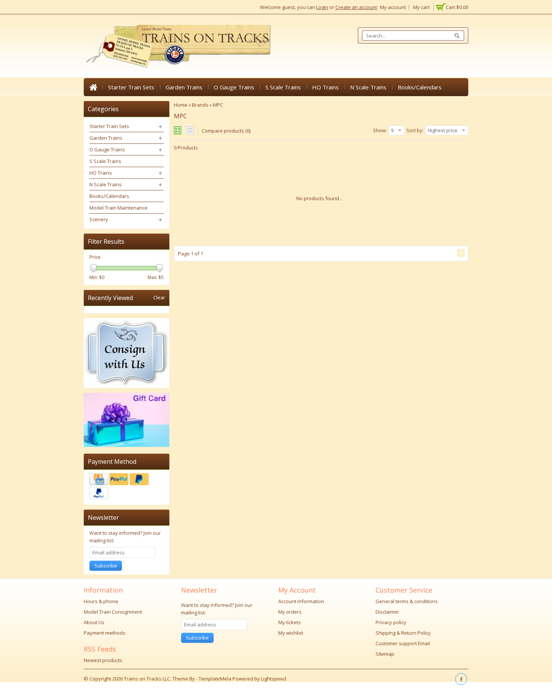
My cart (421, 7)
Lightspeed (273, 678)
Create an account (356, 7)
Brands (200, 104)
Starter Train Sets (131, 87)
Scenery (98, 219)
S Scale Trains (283, 87)
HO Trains (325, 87)
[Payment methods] (126, 487)
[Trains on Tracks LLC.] (177, 46)
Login (322, 7)
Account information (301, 601)
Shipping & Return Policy (403, 632)
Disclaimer (387, 611)
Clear (159, 297)
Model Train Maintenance (118, 207)
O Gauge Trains (234, 87)
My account (393, 7)
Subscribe (105, 565)
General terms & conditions (407, 601)
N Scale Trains (368, 87)
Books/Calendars (420, 87)
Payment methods (104, 632)
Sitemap (385, 653)
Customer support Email (403, 643)
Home (93, 87)
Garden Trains (184, 87)
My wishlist (290, 632)
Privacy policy (391, 622)
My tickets (289, 622)
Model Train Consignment (113, 611)
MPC (218, 104)
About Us (94, 622)
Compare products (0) (226, 130)
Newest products (103, 660)
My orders (290, 611)
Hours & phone (101, 601)
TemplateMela (215, 678)
